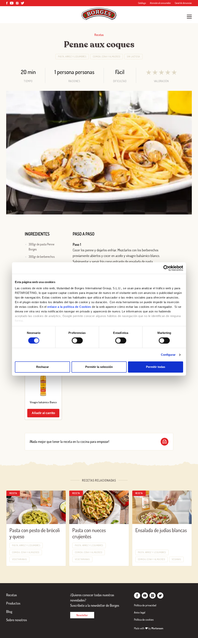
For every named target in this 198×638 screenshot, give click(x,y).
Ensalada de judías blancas (161, 530)
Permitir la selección (99, 367)
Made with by (148, 628)
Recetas (11, 595)
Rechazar (42, 367)
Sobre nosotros (16, 620)
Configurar (168, 354)
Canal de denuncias (183, 3)
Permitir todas (155, 367)
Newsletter (82, 615)
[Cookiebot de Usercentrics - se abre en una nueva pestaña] (166, 268)
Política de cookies (144, 619)
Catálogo (142, 3)
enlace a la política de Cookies (69, 306)
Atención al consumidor (160, 3)
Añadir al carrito (43, 413)
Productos (13, 603)
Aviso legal (139, 612)
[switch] (77, 340)
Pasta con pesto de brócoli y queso (34, 533)
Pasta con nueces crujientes (89, 533)
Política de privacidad (145, 605)
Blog (9, 611)
